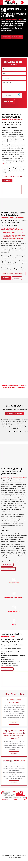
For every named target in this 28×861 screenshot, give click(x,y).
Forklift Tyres (7, 825)
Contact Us (7, 831)
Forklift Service (17, 37)
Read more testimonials (14, 413)
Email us (17, 278)
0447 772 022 (16, 391)
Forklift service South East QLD (13, 273)
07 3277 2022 (6, 839)
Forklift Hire (6, 37)
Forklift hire (7, 669)
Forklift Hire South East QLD (13, 176)
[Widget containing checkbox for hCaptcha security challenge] (12, 95)
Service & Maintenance (10, 827)
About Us (6, 829)
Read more (14, 723)
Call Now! (7, 180)
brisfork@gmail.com (8, 842)
